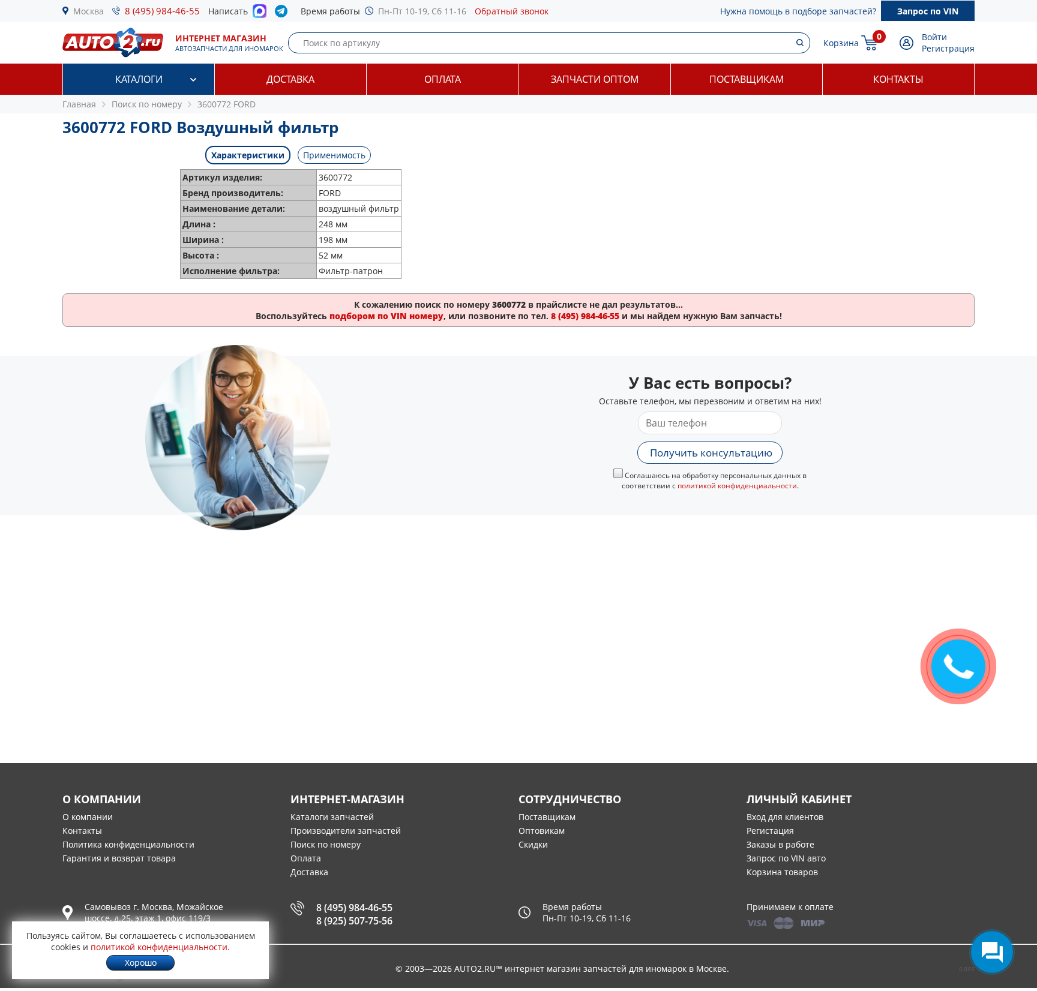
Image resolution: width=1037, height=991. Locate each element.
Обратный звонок (512, 11)
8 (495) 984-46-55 (162, 11)
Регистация (770, 830)
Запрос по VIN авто (786, 858)
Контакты (898, 79)
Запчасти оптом (595, 79)
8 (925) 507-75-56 (354, 920)
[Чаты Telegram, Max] (992, 952)
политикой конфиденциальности (737, 486)
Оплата (442, 79)
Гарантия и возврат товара (119, 858)
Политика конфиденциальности (128, 844)
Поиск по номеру (325, 844)
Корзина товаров (782, 872)
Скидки (533, 844)
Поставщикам (746, 79)
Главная (79, 104)
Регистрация (948, 48)
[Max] (259, 14)
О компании (87, 816)
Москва (88, 11)
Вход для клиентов (785, 816)
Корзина (841, 43)
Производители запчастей (345, 830)
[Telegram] (283, 14)
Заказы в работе (780, 844)
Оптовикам (541, 830)
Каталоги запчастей (332, 816)
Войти (934, 37)
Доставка (290, 79)
